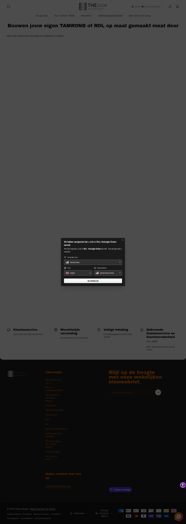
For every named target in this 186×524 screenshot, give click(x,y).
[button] (93, 262)
